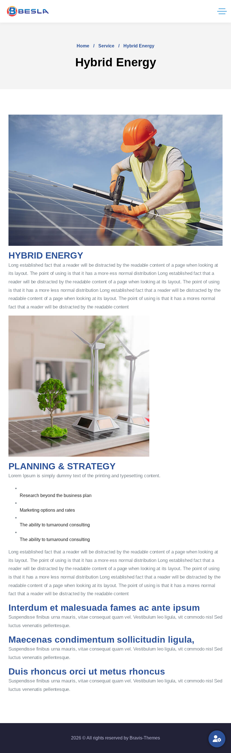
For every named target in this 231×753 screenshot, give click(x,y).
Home (83, 45)
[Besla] (28, 11)
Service (106, 45)
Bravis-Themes (145, 738)
